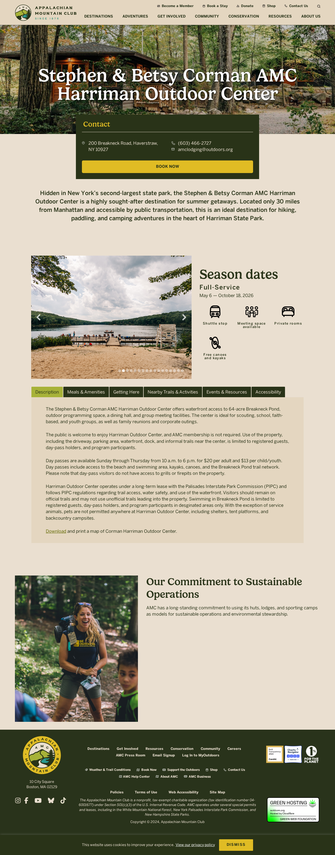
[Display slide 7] (143, 370)
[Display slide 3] (127, 370)
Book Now (167, 167)
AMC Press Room (130, 755)
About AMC (169, 776)
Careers (234, 749)
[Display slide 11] (158, 370)
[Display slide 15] (174, 370)
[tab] (47, 392)
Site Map (217, 792)
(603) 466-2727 (194, 143)
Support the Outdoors (183, 769)
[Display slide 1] (119, 370)
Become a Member (177, 6)
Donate (247, 6)
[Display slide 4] (131, 370)
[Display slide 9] (150, 370)
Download (56, 531)
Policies (117, 792)
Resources (154, 749)
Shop (271, 6)
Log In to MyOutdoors (200, 755)
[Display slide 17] (182, 370)
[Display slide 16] (178, 370)
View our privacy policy (195, 845)
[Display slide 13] (166, 370)
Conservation (182, 749)
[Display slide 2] (123, 370)
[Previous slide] (38, 317)
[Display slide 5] (135, 370)
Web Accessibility (183, 792)
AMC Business (199, 776)
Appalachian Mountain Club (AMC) (45, 13)
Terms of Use (146, 792)
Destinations (98, 749)
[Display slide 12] (162, 370)
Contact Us (298, 6)
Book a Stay (217, 6)
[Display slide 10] (154, 370)
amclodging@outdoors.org (205, 149)
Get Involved (127, 749)
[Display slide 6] (139, 370)
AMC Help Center (136, 776)
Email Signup (164, 755)
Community (210, 749)
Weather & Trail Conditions (109, 769)
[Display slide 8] (147, 370)
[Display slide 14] (170, 370)
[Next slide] (184, 317)
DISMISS (236, 845)
